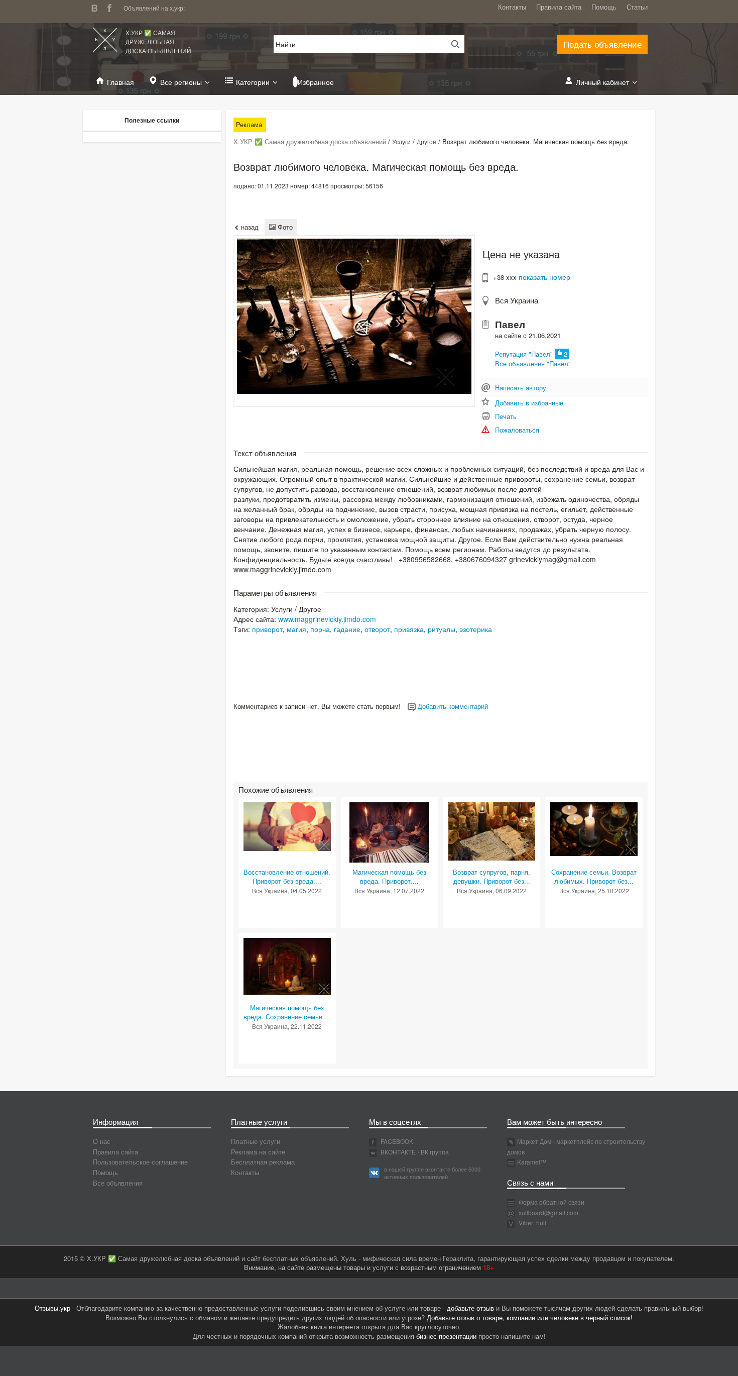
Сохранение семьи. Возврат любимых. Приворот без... (594, 876)
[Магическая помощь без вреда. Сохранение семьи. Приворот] (287, 965)
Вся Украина (516, 300)
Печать (506, 416)
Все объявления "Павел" (533, 363)
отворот (377, 629)
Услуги (401, 141)
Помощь (604, 7)
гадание (347, 629)
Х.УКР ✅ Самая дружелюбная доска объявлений (158, 41)
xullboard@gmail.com (548, 1212)
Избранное (316, 82)
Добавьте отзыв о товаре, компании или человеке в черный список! (530, 1317)
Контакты (512, 7)
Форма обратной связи (550, 1202)
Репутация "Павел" (524, 354)
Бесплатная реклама (263, 1162)
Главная (120, 82)
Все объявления (118, 1183)
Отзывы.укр (52, 1308)
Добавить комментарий (452, 706)
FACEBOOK (396, 1141)
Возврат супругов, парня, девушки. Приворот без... (491, 876)
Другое (426, 141)
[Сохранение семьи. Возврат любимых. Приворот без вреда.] (594, 828)
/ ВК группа (433, 1151)
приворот (267, 629)
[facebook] (111, 7)
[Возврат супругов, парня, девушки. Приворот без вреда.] (492, 830)
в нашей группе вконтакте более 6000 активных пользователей (432, 1173)
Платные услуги (255, 1141)
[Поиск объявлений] (451, 44)
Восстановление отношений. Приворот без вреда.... (286, 876)
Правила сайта (558, 7)
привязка (409, 629)
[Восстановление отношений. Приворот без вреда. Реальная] (287, 825)
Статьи (637, 7)
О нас (101, 1141)
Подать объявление (602, 44)
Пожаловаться (517, 430)
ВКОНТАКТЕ (397, 1151)
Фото (284, 227)
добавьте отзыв (470, 1308)
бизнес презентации (446, 1336)
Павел (510, 324)
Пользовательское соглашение (140, 1162)
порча (320, 629)
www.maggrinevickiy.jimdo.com (327, 619)
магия (296, 629)
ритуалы (441, 629)
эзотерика (475, 629)
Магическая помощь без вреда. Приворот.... (389, 876)
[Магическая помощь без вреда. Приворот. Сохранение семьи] (389, 831)
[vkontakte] (96, 7)
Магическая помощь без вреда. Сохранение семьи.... (286, 1012)
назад (249, 227)
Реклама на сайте (258, 1151)
